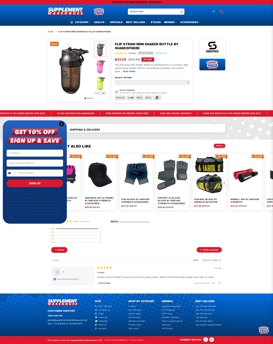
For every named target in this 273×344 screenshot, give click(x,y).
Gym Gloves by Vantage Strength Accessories (135, 200)
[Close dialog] (61, 123)
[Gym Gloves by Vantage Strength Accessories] (136, 175)
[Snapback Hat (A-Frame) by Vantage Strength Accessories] (100, 175)
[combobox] (12, 173)
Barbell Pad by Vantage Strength (244, 200)
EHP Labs (167, 313)
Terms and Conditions (115, 340)
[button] (125, 53)
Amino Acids (134, 313)
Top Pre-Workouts (204, 310)
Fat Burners (134, 317)
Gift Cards (133, 328)
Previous (97, 93)
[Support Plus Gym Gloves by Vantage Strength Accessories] (173, 175)
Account (102, 328)
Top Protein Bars (204, 321)
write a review (146, 53)
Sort (196, 260)
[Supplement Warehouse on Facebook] (205, 339)
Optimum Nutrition (171, 306)
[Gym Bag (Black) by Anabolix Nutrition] (209, 175)
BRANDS (169, 22)
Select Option (123, 77)
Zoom (90, 98)
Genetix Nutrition (170, 317)
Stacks (156, 22)
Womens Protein (136, 321)
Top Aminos (201, 317)
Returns (102, 325)
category (82, 22)
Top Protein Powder (205, 306)
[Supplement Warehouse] (70, 11)
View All (219, 146)
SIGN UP (35, 183)
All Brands (167, 328)
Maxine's (166, 325)
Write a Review (212, 251)
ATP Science (168, 310)
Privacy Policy (136, 340)
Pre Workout (134, 310)
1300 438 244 (105, 306)
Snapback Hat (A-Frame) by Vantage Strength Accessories (99, 201)
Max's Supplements (172, 321)
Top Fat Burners (203, 313)
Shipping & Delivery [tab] (85, 129)
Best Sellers (135, 22)
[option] (100, 175)
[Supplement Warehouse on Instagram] (211, 339)
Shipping (103, 321)
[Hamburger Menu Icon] (71, 22)
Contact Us (104, 310)
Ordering (102, 317)
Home (50, 31)
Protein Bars (134, 325)
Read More (129, 71)
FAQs (101, 313)
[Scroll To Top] (265, 323)
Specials (116, 22)
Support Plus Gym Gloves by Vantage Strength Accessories (171, 201)
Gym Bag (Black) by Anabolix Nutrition (205, 200)
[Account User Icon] (213, 12)
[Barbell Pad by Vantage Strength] (246, 175)
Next (103, 93)
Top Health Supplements (208, 325)
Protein (132, 306)
